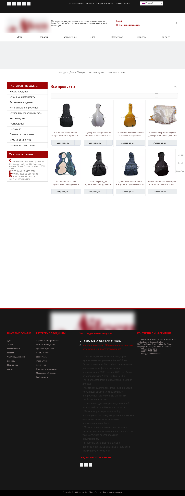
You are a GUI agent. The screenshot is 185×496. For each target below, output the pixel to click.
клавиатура (41, 361)
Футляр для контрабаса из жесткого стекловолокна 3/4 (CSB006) (98, 134)
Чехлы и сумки (17, 118)
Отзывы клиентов (76, 3)
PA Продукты (17, 123)
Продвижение (13, 349)
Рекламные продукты (21, 102)
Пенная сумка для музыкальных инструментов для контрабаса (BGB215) (98, 183)
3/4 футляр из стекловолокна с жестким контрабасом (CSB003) (130, 134)
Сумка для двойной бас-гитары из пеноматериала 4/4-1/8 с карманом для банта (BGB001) (65, 134)
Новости (90, 3)
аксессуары (41, 357)
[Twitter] (19, 3)
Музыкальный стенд (20, 140)
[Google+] (90, 465)
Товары (10, 344)
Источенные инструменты (24, 107)
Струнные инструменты (22, 97)
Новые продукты (19, 91)
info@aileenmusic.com (19, 179)
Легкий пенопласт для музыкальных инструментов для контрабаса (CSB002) (66, 183)
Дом (9, 340)
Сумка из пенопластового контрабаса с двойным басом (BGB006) (130, 183)
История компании (104, 3)
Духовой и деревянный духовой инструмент (29, 113)
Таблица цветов (122, 3)
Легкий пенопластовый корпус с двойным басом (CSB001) (162, 182)
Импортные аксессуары (22, 145)
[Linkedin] (24, 3)
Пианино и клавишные (22, 134)
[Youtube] (14, 3)
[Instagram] (28, 3)
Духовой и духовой (45, 349)
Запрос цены (63, 143)
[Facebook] (9, 3)
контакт (10, 369)
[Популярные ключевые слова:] (176, 23)
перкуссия (41, 365)
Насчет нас (12, 365)
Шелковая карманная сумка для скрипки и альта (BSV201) (162, 134)
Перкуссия (15, 129)
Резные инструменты (46, 344)
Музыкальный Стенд (46, 373)
